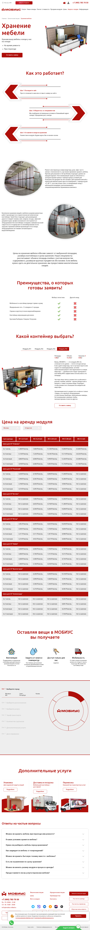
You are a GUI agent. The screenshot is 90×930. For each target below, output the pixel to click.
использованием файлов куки (24, 918)
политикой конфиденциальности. (44, 918)
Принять (78, 916)
